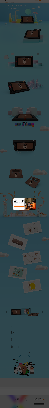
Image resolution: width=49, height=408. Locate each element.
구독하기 (19, 206)
